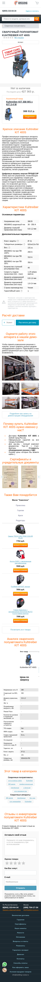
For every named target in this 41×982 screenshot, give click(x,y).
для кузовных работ (15, 780)
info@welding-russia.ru (20, 975)
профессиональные (26, 784)
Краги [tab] (20, 515)
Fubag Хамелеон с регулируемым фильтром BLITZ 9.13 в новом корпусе (20, 611)
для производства (20, 791)
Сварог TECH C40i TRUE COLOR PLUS (20, 537)
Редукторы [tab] (20, 520)
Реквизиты (20, 946)
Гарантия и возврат (20, 950)
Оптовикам (20, 937)
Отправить (20, 888)
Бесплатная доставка (20, 915)
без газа (32, 798)
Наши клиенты (20, 928)
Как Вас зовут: (11, 868)
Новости (20, 933)
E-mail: (7, 877)
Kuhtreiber (29, 780)
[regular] (15, 863)
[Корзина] (37, 2)
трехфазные (15, 788)
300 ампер (9, 798)
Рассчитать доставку (27, 322)
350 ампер (11, 784)
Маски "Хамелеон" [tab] (20, 500)
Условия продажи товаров (20, 972)
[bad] (7, 863)
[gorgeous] (23, 863)
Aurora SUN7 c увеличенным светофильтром (20, 562)
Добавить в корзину (20, 545)
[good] (19, 863)
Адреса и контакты (32, 11)
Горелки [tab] (20, 510)
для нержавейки (15, 801)
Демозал (20, 954)
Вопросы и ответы (20, 941)
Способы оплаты (20, 963)
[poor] (11, 863)
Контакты (20, 959)
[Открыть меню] (3, 2)
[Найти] (36, 18)
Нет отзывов (19, 38)
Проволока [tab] (20, 505)
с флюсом (26, 788)
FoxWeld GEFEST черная (20, 586)
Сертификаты (20, 924)
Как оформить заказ (20, 967)
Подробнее (30, 117)
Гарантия (20, 920)
